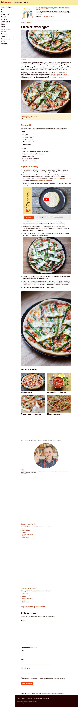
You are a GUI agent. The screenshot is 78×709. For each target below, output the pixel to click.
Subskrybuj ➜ (29, 217)
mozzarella (31, 440)
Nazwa (23, 650)
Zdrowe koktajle (5, 22)
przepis (54, 440)
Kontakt (18, 698)
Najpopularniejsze (6, 7)
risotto (54, 74)
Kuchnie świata (5, 29)
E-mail (23, 659)
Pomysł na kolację (41, 440)
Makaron (3, 24)
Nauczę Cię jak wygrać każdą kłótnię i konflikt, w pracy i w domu (53, 8)
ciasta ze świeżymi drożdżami (43, 180)
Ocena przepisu (25, 647)
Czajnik (23, 536)
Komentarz (24, 620)
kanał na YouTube (59, 217)
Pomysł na (4, 44)
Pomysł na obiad (49, 440)
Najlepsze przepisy (17, 2)
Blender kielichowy (26, 530)
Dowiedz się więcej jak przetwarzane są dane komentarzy (53, 693)
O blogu (26, 2)
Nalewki (3, 17)
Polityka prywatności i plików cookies (41, 698)
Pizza (27, 22)
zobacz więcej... (24, 473)
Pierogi (3, 26)
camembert (25, 440)
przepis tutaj (40, 154)
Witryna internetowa (25, 668)
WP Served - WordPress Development (31, 703)
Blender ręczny (25, 529)
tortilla (58, 74)
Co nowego (30, 698)
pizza (35, 440)
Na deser (3, 31)
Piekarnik (24, 532)
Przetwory (4, 19)
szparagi (59, 440)
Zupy (2, 12)
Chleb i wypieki (5, 14)
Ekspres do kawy (25, 537)
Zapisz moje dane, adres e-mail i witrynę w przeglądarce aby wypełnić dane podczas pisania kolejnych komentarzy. (43, 678)
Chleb (30, 22)
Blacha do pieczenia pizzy (27, 534)
